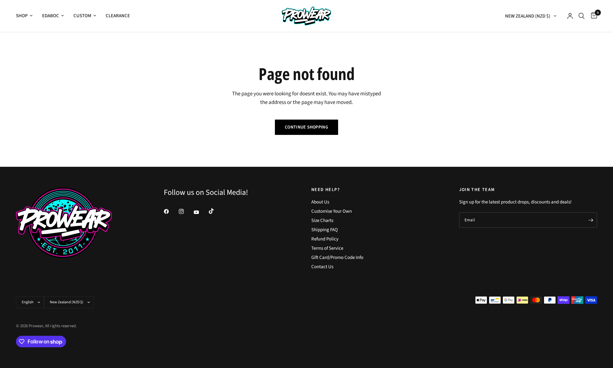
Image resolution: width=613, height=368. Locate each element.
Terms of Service (327, 248)
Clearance (118, 15)
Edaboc (50, 15)
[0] (592, 16)
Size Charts (322, 220)
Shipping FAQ (324, 229)
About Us (320, 202)
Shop (22, 15)
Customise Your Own (331, 211)
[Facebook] (171, 211)
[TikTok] (216, 211)
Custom (82, 15)
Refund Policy (324, 239)
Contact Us (322, 266)
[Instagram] (186, 211)
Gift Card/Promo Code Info (337, 257)
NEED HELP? (325, 190)
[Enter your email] (590, 220)
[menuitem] (26, 16)
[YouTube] (201, 212)
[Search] (581, 16)
